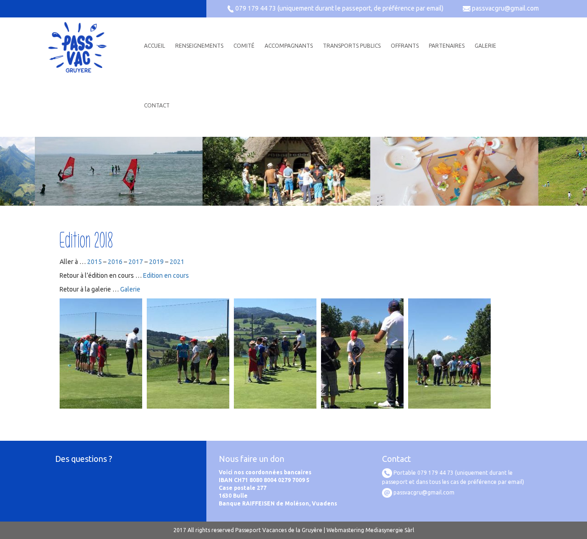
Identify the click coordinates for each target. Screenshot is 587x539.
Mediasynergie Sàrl (389, 530)
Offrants (405, 46)
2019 (156, 261)
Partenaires (447, 46)
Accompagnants (289, 46)
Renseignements (199, 46)
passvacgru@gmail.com (505, 8)
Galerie (485, 46)
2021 (177, 261)
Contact (157, 105)
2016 (115, 261)
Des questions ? (83, 458)
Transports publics (352, 46)
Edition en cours (166, 275)
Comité (244, 46)
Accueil (154, 46)
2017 (135, 261)
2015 (94, 261)
